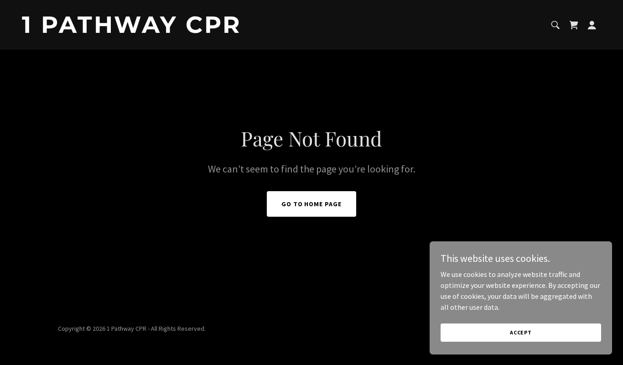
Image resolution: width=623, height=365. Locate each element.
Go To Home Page (311, 204)
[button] (592, 25)
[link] (163, 30)
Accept (521, 332)
